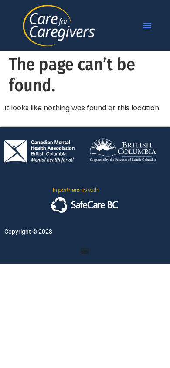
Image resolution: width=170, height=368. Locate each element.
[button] (147, 25)
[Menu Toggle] (85, 250)
